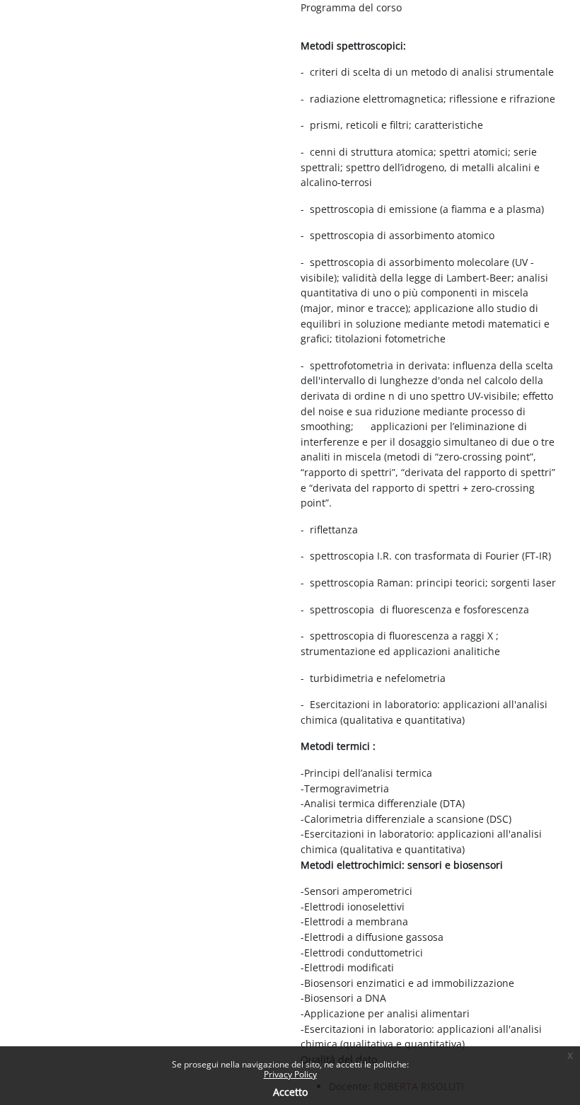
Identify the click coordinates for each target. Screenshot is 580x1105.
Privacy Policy (290, 1074)
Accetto (290, 1092)
